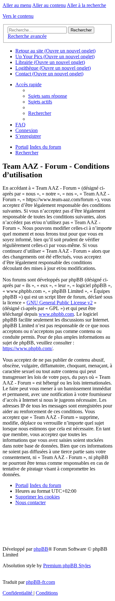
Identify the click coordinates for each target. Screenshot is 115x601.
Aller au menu (17, 5)
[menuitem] (47, 96)
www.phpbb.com (56, 314)
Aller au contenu (49, 5)
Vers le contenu (18, 16)
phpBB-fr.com (40, 582)
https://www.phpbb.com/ (27, 348)
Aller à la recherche (86, 5)
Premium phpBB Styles (67, 565)
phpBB (41, 549)
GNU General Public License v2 (60, 302)
